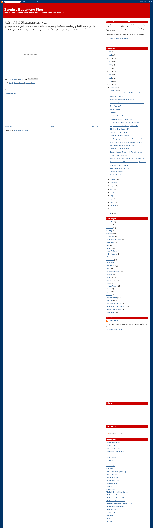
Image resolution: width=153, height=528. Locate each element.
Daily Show (110, 236)
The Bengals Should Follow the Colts (122, 145)
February (113, 205)
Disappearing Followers (113, 239)
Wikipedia (109, 515)
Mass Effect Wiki (112, 474)
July (112, 189)
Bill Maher (109, 228)
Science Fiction (111, 286)
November (113, 90)
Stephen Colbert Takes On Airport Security (124, 126)
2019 (110, 55)
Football (21, 83)
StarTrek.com (110, 489)
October (113, 179)
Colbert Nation (111, 457)
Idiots (108, 257)
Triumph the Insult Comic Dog (116, 306)
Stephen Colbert (111, 298)
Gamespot (109, 469)
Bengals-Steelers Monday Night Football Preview (126, 152)
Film (107, 245)
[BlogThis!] (31, 79)
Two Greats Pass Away (117, 96)
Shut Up (109, 289)
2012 (110, 78)
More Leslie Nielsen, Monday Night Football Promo (126, 93)
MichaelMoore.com (112, 480)
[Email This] (29, 79)
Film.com (109, 463)
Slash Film (109, 486)
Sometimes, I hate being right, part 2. (122, 99)
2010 (110, 84)
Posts (111, 430)
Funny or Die (110, 466)
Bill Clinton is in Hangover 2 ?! (120, 129)
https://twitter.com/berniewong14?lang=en (119, 38)
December (113, 87)
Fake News (110, 242)
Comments (112, 433)
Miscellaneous (111, 266)
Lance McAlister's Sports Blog (116, 472)
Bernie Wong (113, 320)
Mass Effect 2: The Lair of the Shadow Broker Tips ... (127, 142)
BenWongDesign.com (113, 442)
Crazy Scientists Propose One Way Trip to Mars (125, 122)
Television (109, 300)
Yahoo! (108, 518)
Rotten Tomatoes (111, 483)
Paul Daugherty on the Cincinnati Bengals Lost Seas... (127, 139)
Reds (108, 283)
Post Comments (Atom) (21, 131)
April (112, 199)
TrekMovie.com (111, 509)
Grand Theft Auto (111, 251)
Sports (33, 83)
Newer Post (8, 127)
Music (108, 268)
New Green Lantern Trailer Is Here (121, 119)
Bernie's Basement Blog (23, 9)
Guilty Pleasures (111, 254)
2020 (110, 52)
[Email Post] (26, 79)
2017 (110, 62)
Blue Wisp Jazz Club (113, 448)
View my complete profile (114, 329)
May (112, 196)
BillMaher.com (111, 445)
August (112, 186)
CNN (107, 454)
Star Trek (109, 295)
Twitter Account (111, 512)
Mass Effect (110, 263)
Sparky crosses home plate (119, 155)
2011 (110, 81)
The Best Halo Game (117, 175)
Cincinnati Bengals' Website (115, 451)
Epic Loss (113, 113)
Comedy (16, 83)
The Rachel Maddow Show (115, 506)
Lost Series (110, 260)
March (112, 202)
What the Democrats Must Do (119, 168)
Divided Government (116, 171)
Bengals (11, 83)
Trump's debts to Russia (114, 309)
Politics (108, 277)
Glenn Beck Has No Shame (119, 132)
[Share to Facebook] (35, 79)
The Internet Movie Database (115, 501)
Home (52, 127)
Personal (109, 274)
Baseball (109, 222)
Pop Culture (27, 83)
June (112, 192)
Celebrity (109, 231)
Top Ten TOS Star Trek (114, 303)
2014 (110, 71)
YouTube (109, 521)
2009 (110, 213)
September (114, 182)
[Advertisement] (21, 110)
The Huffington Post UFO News (116, 498)
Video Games (110, 312)
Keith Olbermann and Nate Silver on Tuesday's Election (128, 162)
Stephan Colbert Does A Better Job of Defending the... (127, 158)
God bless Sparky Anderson (119, 165)
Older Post (95, 127)
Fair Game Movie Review (118, 116)
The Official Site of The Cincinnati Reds (119, 504)
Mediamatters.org (112, 477)
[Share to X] (33, 79)
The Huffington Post (112, 495)
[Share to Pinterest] (37, 79)
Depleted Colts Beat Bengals (119, 135)
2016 (110, 65)
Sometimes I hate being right (119, 149)
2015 (110, 68)
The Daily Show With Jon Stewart (117, 492)
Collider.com (110, 460)
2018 (110, 58)
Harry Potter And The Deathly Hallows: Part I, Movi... (127, 103)
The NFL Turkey (115, 109)
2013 (110, 75)
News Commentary (112, 271)
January (113, 209)
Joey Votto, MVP (115, 106)
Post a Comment (10, 94)
